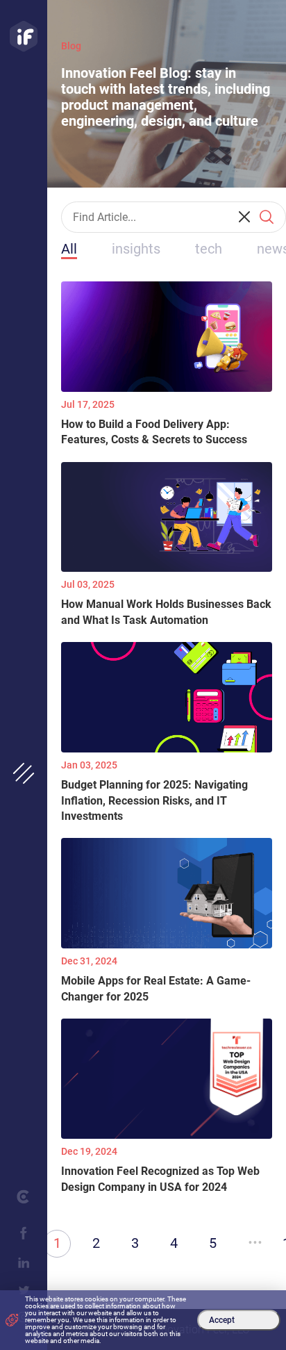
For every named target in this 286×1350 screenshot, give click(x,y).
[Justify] (23, 36)
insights (136, 248)
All (69, 248)
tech (208, 248)
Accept (222, 1320)
